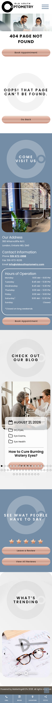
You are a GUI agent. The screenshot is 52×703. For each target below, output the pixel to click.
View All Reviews (26, 561)
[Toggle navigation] (45, 7)
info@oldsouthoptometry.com (26, 264)
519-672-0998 (18, 256)
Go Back (26, 119)
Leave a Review (26, 550)
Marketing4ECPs (20, 689)
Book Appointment (26, 52)
